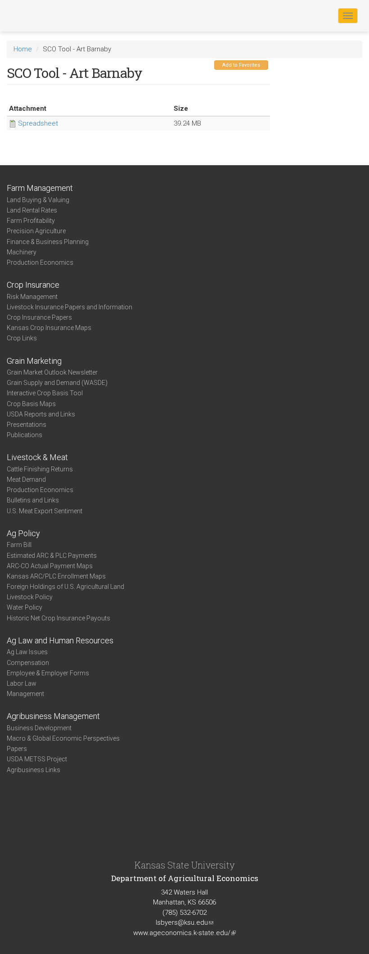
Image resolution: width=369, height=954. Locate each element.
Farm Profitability (31, 220)
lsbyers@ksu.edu (184, 922)
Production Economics (40, 262)
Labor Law (21, 683)
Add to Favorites (241, 65)
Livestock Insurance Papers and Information (69, 307)
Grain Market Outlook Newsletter (52, 372)
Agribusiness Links (33, 769)
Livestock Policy (30, 597)
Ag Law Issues (27, 652)
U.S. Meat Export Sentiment (44, 511)
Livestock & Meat (37, 457)
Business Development (39, 728)
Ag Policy (23, 533)
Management (25, 693)
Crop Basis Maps (31, 403)
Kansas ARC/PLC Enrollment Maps (56, 576)
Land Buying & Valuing (38, 199)
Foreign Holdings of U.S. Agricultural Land (65, 586)
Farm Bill (19, 544)
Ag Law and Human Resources (60, 640)
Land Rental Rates (32, 210)
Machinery (21, 252)
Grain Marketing (34, 361)
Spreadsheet (38, 123)
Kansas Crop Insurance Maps (49, 327)
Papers (17, 748)
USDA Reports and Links (41, 414)
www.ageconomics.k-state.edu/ (184, 933)
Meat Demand (26, 479)
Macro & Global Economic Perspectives (63, 738)
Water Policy (24, 607)
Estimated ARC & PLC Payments (52, 555)
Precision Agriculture (36, 231)
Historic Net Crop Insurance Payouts (58, 618)
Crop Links (22, 338)
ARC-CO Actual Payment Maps (50, 566)
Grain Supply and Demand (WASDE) (57, 382)
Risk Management (32, 296)
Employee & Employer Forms (48, 673)
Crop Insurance (33, 284)
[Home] (35, 15)
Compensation (28, 662)
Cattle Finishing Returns (40, 469)
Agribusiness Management (53, 716)
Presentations (26, 424)
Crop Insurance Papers (39, 317)
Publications (24, 435)
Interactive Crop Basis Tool (45, 393)
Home (23, 49)
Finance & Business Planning (48, 241)
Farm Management (40, 188)
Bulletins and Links (33, 500)
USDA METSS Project (37, 759)
